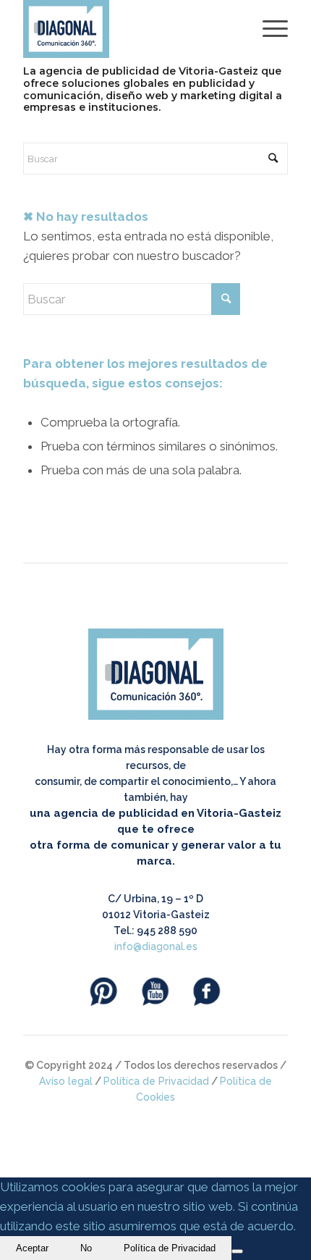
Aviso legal (66, 1081)
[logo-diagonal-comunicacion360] (128, 29)
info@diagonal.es (155, 946)
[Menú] (268, 29)
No (86, 1248)
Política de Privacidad (156, 1081)
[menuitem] (268, 29)
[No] (237, 1251)
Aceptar (32, 1248)
